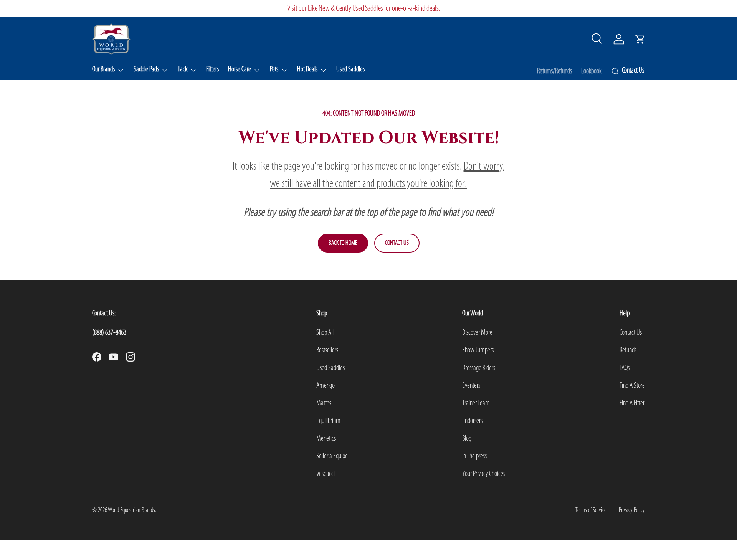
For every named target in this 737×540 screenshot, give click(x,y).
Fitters (212, 69)
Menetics (326, 439)
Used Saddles (350, 69)
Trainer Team (476, 403)
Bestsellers (327, 350)
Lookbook (591, 71)
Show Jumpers (478, 350)
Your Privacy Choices (483, 474)
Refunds (628, 350)
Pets (274, 69)
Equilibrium (328, 421)
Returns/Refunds (554, 71)
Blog (466, 439)
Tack (182, 69)
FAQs (625, 368)
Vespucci (325, 474)
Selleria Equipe (332, 456)
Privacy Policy (632, 510)
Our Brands (103, 69)
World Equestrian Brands (131, 510)
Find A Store (632, 386)
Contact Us (397, 243)
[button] (640, 39)
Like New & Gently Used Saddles (541, 8)
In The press (474, 456)
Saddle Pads (146, 69)
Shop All (325, 333)
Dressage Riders (478, 368)
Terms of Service (590, 510)
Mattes (323, 403)
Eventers (471, 386)
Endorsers (472, 421)
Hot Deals (307, 69)
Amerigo (325, 386)
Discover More (477, 333)
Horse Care (239, 69)
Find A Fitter (632, 403)
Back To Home (343, 243)
